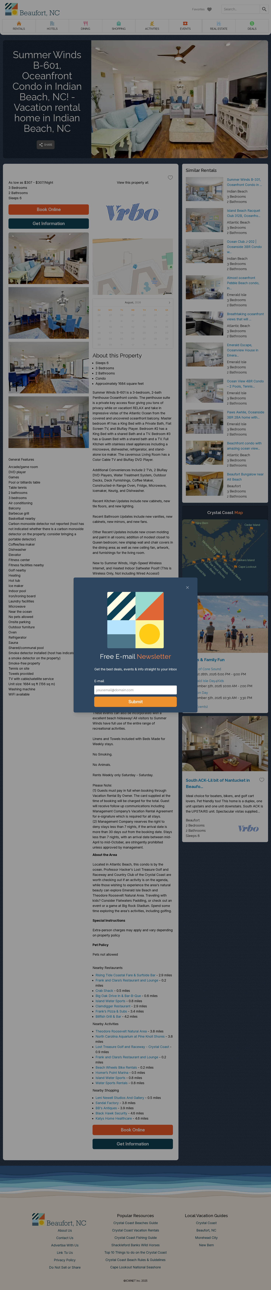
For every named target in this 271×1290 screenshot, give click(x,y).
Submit (135, 701)
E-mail (99, 681)
